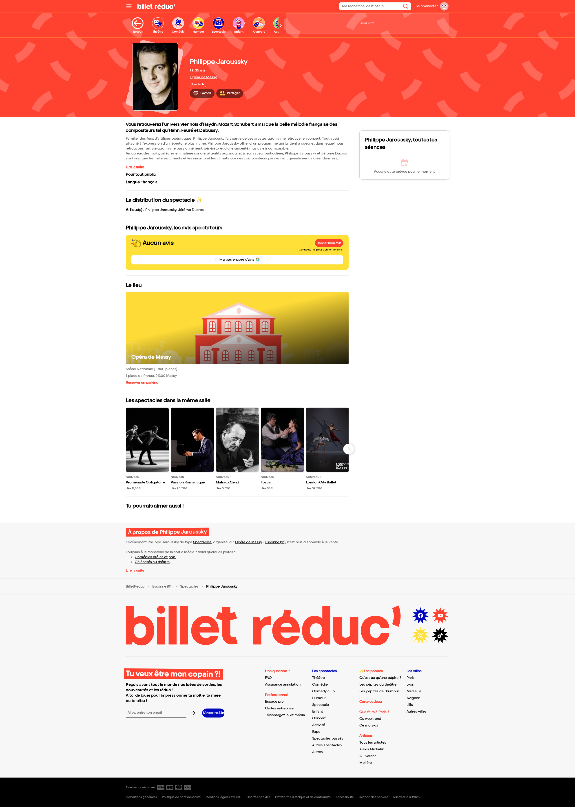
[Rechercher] (405, 6)
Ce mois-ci (368, 725)
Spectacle (320, 705)
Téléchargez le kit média (285, 715)
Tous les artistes (372, 742)
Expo (316, 732)
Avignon (413, 698)
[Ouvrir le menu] (131, 6)
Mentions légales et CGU (223, 797)
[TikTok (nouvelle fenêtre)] (440, 635)
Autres (317, 752)
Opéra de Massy (203, 77)
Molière (365, 763)
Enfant (317, 711)
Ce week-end (370, 719)
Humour (318, 698)
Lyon (410, 684)
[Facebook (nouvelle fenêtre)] (420, 616)
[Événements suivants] (348, 449)
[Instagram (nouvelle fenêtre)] (420, 635)
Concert (319, 718)
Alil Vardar (367, 756)
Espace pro (274, 702)
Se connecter (427, 6)
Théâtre (318, 678)
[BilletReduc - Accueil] (156, 6)
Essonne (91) (275, 542)
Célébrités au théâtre (152, 562)
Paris (411, 678)
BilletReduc (135, 586)
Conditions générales (141, 797)
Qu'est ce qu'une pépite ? (380, 678)
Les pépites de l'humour (379, 691)
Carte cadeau (370, 702)
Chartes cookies (258, 797)
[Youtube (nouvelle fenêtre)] (440, 616)
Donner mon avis (329, 243)
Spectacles (202, 542)
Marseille (414, 691)
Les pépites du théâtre (377, 684)
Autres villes (417, 711)
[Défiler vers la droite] (281, 25)
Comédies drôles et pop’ (155, 557)
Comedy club (323, 691)
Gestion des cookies (373, 797)
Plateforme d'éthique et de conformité (303, 797)
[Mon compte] (444, 6)
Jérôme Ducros (191, 210)
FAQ (268, 678)
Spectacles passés (327, 738)
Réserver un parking (142, 382)
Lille (410, 705)
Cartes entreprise (279, 708)
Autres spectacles (327, 745)
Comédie (320, 684)
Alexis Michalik (371, 749)
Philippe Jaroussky (160, 210)
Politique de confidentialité (181, 797)
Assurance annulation (283, 684)
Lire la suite (135, 167)
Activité (318, 725)
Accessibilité (345, 797)
